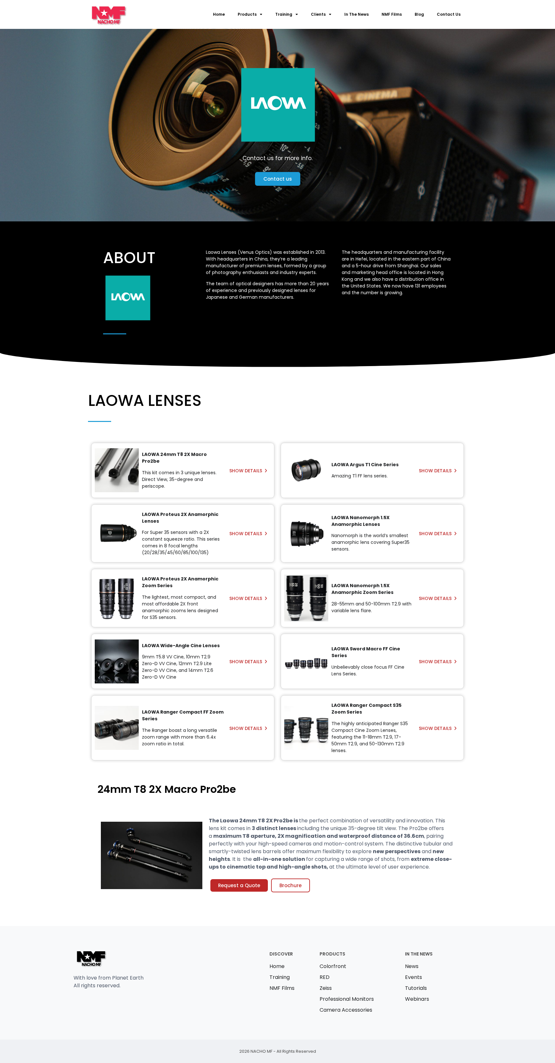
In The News (356, 14)
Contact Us (449, 14)
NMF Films (392, 14)
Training (283, 14)
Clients (318, 14)
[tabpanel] (277, 849)
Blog (419, 14)
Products (247, 14)
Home (219, 14)
